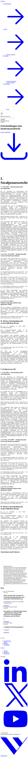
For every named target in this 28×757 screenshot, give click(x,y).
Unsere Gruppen (10, 82)
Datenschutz (6, 653)
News (8, 109)
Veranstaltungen (7, 641)
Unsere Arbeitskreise (11, 81)
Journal (5, 642)
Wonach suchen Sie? (5, 116)
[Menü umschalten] (1, 115)
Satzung (5, 651)
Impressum (6, 652)
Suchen (2, 119)
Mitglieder (6, 643)
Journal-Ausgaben (11, 54)
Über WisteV (7, 645)
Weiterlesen (6, 605)
